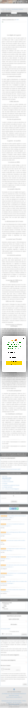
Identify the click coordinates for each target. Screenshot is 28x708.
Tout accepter (14, 361)
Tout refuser (14, 364)
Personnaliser (14, 367)
